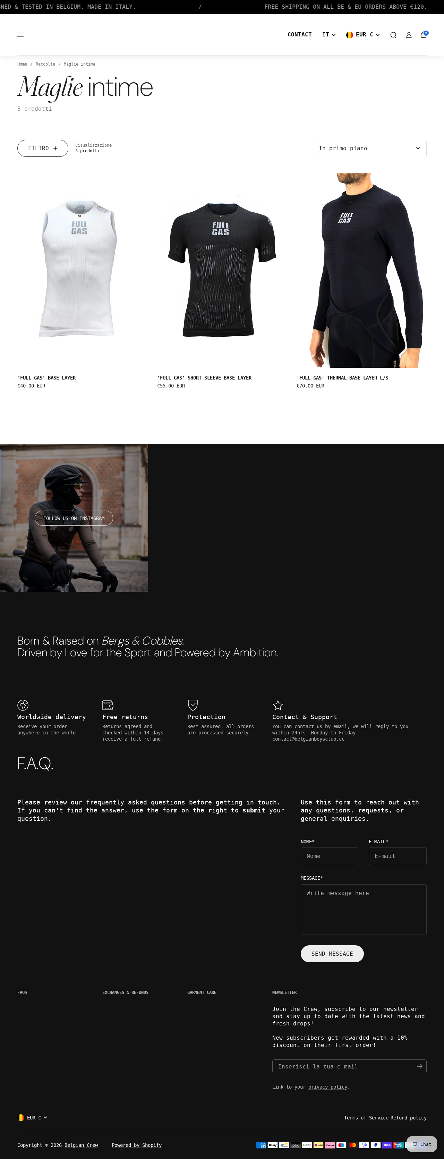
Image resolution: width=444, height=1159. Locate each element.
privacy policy (327, 1087)
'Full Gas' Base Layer (46, 378)
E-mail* (378, 841)
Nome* (308, 841)
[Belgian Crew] (222, 35)
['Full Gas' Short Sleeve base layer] (222, 270)
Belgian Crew (81, 1145)
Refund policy (409, 1117)
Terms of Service (366, 1117)
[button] (393, 35)
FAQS (22, 992)
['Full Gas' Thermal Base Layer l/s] (362, 270)
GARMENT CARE (201, 992)
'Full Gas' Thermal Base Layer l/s (342, 378)
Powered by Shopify (137, 1145)
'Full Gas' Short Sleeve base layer (204, 378)
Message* (312, 878)
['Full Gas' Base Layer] (82, 270)
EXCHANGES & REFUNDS (125, 992)
